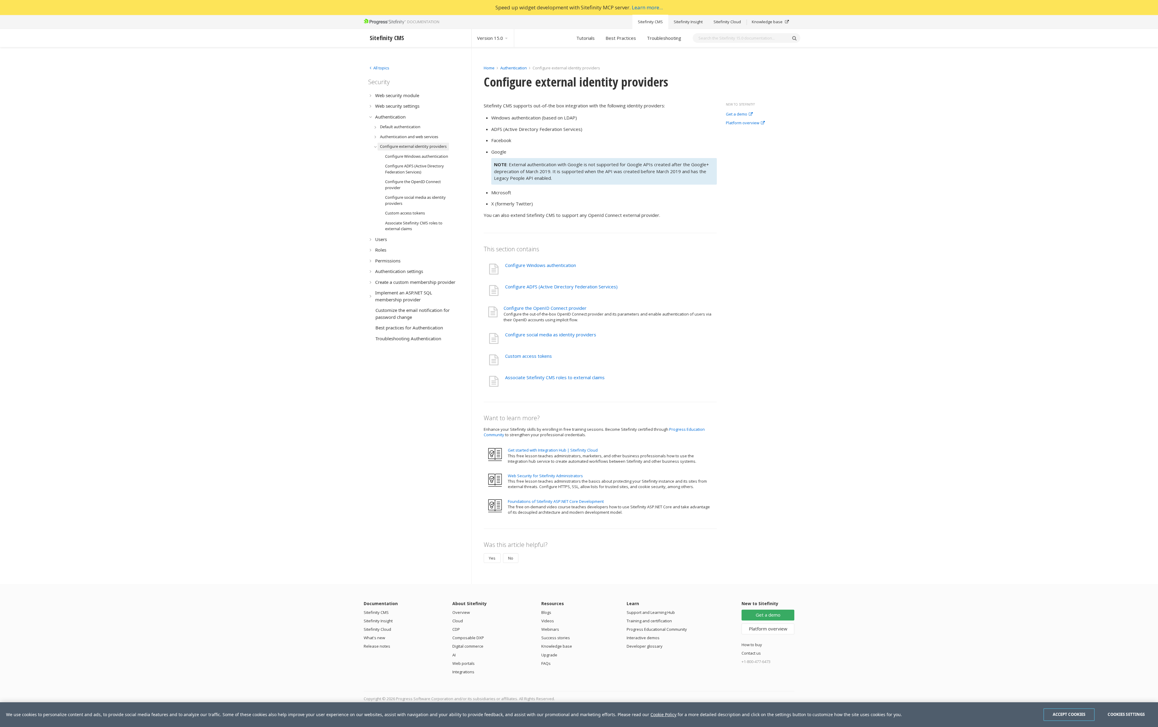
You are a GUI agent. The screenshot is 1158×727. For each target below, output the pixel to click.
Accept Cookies (1069, 714)
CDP (456, 629)
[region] (579, 714)
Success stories (555, 637)
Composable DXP (468, 637)
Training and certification (649, 621)
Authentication (513, 68)
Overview (461, 612)
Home (489, 68)
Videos (547, 621)
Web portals (463, 663)
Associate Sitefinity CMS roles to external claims (555, 377)
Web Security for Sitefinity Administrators (545, 475)
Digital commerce (467, 646)
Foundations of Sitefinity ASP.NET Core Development (556, 501)
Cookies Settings (1126, 714)
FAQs (546, 663)
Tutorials (585, 38)
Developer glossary (645, 646)
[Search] (794, 38)
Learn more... (647, 7)
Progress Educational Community (657, 629)
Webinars (550, 629)
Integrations (463, 672)
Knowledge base (767, 21)
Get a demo (736, 114)
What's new (374, 637)
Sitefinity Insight (688, 21)
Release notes (377, 646)
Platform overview (742, 123)
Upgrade (549, 655)
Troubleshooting (664, 38)
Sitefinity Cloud (727, 21)
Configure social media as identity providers (550, 335)
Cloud (457, 621)
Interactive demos (643, 637)
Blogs (546, 612)
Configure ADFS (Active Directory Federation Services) (561, 287)
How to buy (752, 644)
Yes (492, 558)
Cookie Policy (663, 714)
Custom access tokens (528, 356)
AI (454, 655)
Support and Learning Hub (651, 612)
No (510, 558)
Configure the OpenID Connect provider (545, 308)
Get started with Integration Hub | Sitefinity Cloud (553, 450)
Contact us (751, 653)
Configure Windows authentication (540, 265)
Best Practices (621, 38)
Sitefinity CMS (650, 21)
